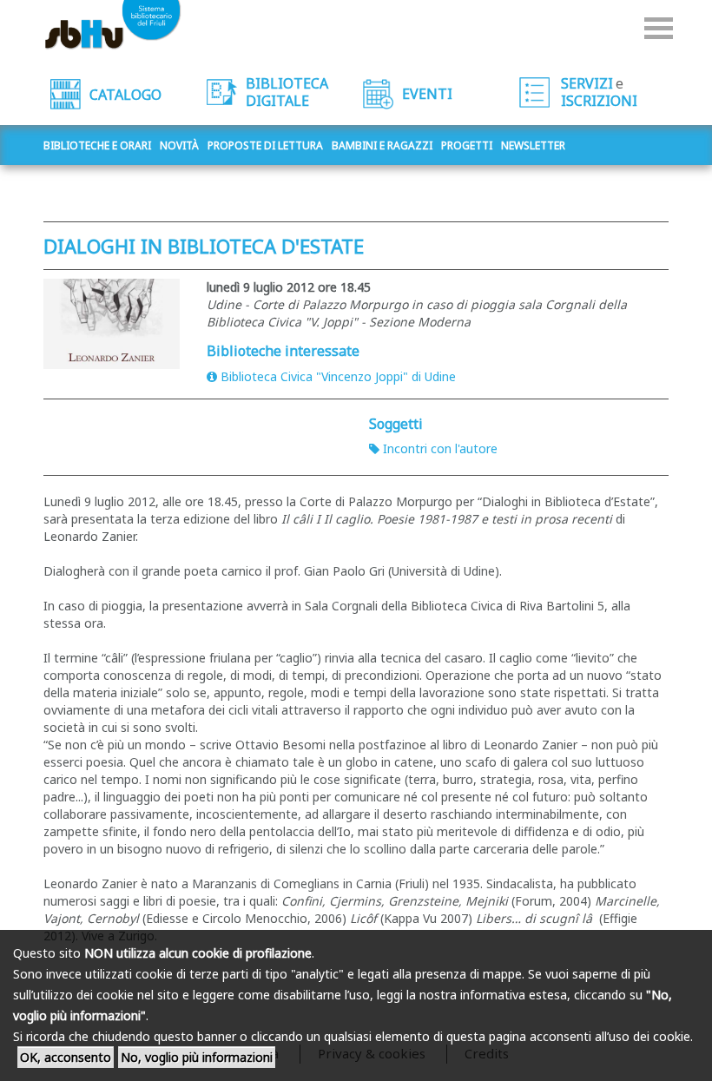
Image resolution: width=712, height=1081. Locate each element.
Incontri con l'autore (440, 448)
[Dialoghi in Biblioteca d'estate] (112, 324)
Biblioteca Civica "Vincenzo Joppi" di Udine (338, 376)
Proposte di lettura (265, 145)
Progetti (466, 145)
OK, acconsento (65, 1057)
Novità (179, 145)
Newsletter (533, 145)
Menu (658, 28)
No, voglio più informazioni (197, 1057)
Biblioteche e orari (97, 145)
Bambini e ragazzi (382, 145)
